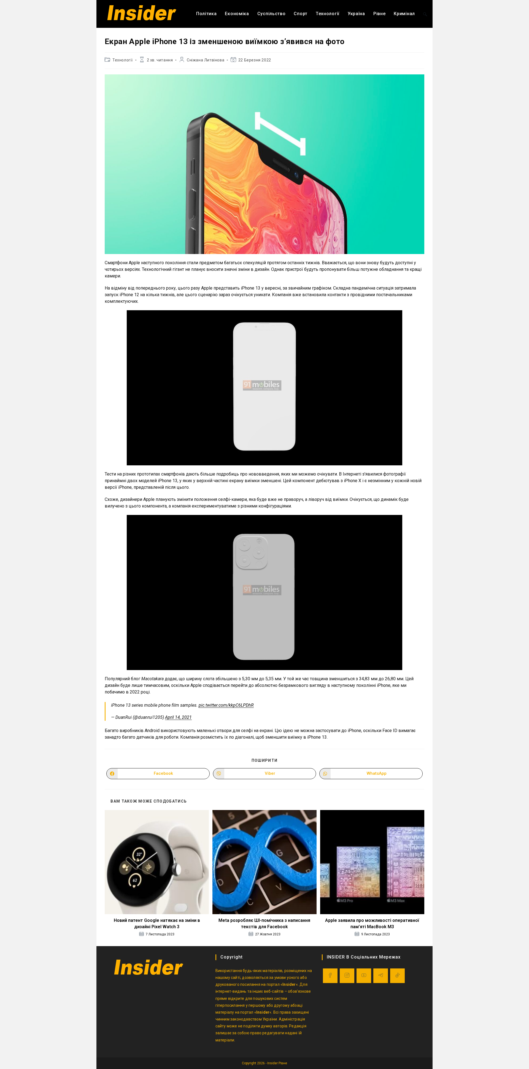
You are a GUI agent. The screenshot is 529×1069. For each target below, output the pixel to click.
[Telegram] (380, 975)
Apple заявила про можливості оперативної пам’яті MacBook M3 (372, 923)
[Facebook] (330, 975)
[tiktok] (397, 975)
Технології (122, 60)
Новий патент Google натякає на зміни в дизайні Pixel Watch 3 (157, 923)
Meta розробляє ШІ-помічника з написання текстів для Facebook (264, 923)
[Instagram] (347, 975)
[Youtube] (363, 975)
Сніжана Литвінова (205, 60)
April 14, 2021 (178, 717)
